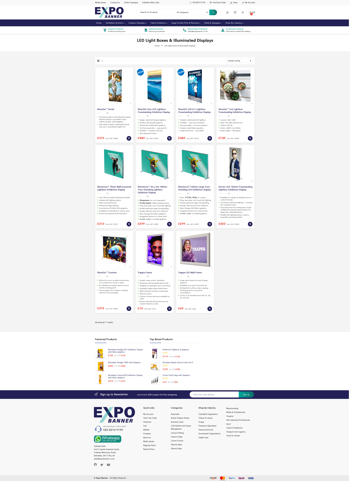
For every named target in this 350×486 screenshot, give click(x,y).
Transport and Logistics (235, 432)
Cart (145, 426)
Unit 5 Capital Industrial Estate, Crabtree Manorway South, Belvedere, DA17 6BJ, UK (106, 452)
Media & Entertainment (235, 412)
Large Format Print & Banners (185, 23)
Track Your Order (219, 2)
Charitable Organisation (208, 414)
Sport (228, 424)
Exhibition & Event (114, 23)
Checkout (147, 422)
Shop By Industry (233, 23)
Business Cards (177, 422)
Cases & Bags (176, 437)
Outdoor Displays (137, 23)
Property (229, 416)
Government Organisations (209, 433)
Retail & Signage (212, 23)
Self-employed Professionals (238, 420)
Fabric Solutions (158, 23)
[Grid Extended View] (98, 61)
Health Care (203, 437)
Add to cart (129, 138)
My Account (250, 2)
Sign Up (246, 394)
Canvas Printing (177, 433)
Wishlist (146, 430)
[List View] (102, 61)
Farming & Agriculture (207, 426)
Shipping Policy (149, 445)
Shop (235, 2)
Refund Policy (149, 449)
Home (99, 23)
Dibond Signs (176, 444)
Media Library (100, 2)
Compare (147, 433)
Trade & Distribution (234, 428)
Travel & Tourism (233, 435)
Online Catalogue (131, 2)
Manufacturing (232, 408)
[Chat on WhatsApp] (107, 439)
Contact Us (115, 2)
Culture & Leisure (205, 418)
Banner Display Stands (180, 418)
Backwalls (175, 414)
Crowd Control (177, 441)
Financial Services (206, 430)
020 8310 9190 (198, 2)
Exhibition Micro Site (150, 2)
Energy (201, 422)
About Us (147, 437)
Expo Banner (102, 478)
